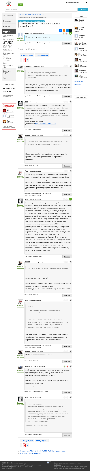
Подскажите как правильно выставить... (33, 17)
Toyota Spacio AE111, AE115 (8, 42)
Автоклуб (6, 26)
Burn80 (81, 20)
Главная (21, 14)
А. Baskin (57, 465)
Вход (20, 4)
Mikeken (82, 35)
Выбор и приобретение (7, 50)
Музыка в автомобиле (7, 57)
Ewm (8, 121)
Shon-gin (82, 70)
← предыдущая (27, 55)
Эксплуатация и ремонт (8, 54)
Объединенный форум (8, 36)
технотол (28, 366)
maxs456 (28, 66)
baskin (81, 27)
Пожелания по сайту (8, 66)
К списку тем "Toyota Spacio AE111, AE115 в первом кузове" (43, 451)
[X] (70, 30)
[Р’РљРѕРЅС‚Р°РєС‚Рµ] (60, 30)
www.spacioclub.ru (8, 468)
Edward (81, 76)
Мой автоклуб (8, 15)
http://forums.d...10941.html (45, 123)
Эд (80, 59)
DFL (8, 110)
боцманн (10, 115)
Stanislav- (82, 43)
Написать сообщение (20, 39)
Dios (26, 101)
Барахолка (6, 61)
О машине (7, 21)
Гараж (5, 63)
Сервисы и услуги (7, 72)
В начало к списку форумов (30, 453)
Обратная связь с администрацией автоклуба (70, 466)
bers (80, 65)
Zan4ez (81, 54)
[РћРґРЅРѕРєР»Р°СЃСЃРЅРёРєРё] (64, 30)
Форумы (28, 14)
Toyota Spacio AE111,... (39, 14)
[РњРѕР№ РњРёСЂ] (67, 30)
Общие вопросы (8, 39)
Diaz (26, 171)
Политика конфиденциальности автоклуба (69, 468)
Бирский (28, 33)
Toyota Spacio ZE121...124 (7, 46)
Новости (6, 78)
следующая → (42, 55)
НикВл (81, 48)
